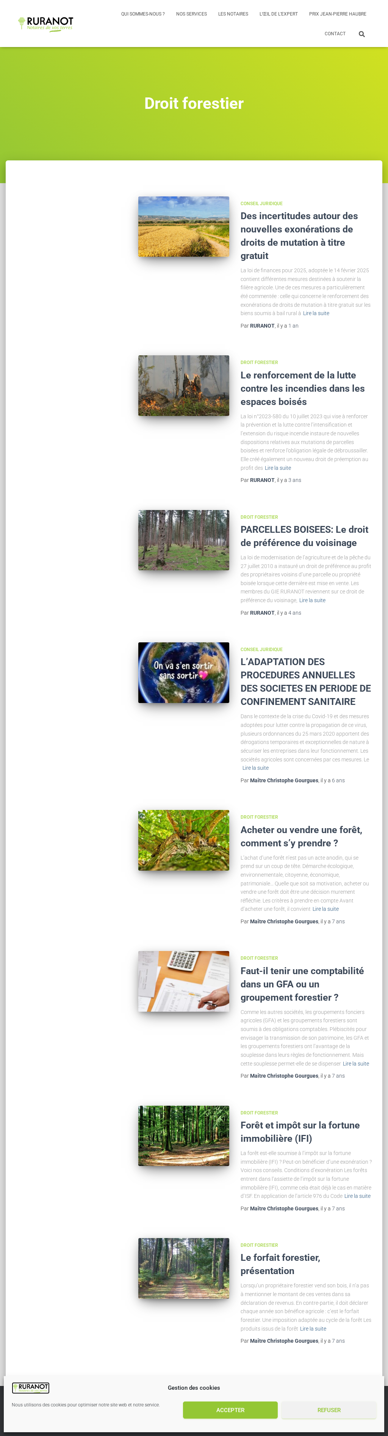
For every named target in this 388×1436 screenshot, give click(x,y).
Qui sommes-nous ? (143, 14)
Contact (335, 33)
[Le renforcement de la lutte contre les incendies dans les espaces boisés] (183, 385)
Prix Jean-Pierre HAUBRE (337, 14)
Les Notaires (233, 14)
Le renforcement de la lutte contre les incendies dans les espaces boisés (303, 388)
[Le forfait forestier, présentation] (183, 1268)
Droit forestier (259, 362)
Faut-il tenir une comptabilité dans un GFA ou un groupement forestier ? (302, 984)
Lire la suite (316, 313)
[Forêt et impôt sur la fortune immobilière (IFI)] (183, 1136)
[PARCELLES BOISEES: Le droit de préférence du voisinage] (183, 540)
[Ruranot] (46, 23)
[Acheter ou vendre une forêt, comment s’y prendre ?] (183, 840)
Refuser (329, 1410)
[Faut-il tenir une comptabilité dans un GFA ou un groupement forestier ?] (183, 981)
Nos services (191, 14)
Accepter (230, 1410)
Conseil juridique (262, 203)
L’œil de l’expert (279, 14)
